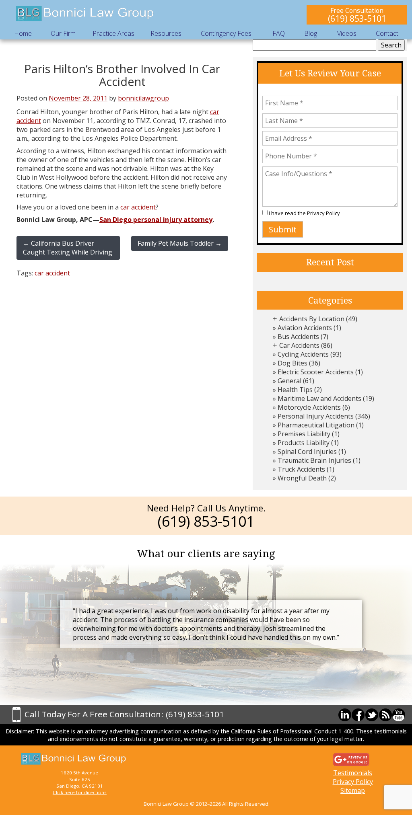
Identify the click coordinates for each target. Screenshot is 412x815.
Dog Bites (292, 363)
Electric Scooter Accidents (316, 371)
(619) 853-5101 (357, 18)
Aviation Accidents (305, 327)
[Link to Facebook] (358, 714)
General (289, 380)
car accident (138, 207)
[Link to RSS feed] (385, 714)
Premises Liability (304, 433)
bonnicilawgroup (143, 98)
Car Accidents (299, 345)
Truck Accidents (301, 469)
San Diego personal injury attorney (155, 219)
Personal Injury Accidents (316, 416)
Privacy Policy (323, 213)
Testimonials (352, 772)
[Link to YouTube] (398, 714)
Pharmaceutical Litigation (316, 425)
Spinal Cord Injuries (307, 451)
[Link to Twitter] (371, 714)
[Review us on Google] (351, 758)
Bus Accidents (298, 336)
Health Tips (295, 389)
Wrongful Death (302, 478)
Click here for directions (80, 792)
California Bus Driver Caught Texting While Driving (67, 248)
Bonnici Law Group (85, 14)
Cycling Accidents (303, 354)
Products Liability (304, 442)
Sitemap (352, 790)
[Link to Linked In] (344, 714)
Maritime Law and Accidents (319, 398)
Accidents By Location (311, 318)
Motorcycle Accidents (309, 407)
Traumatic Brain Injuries (314, 460)
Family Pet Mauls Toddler (180, 243)
